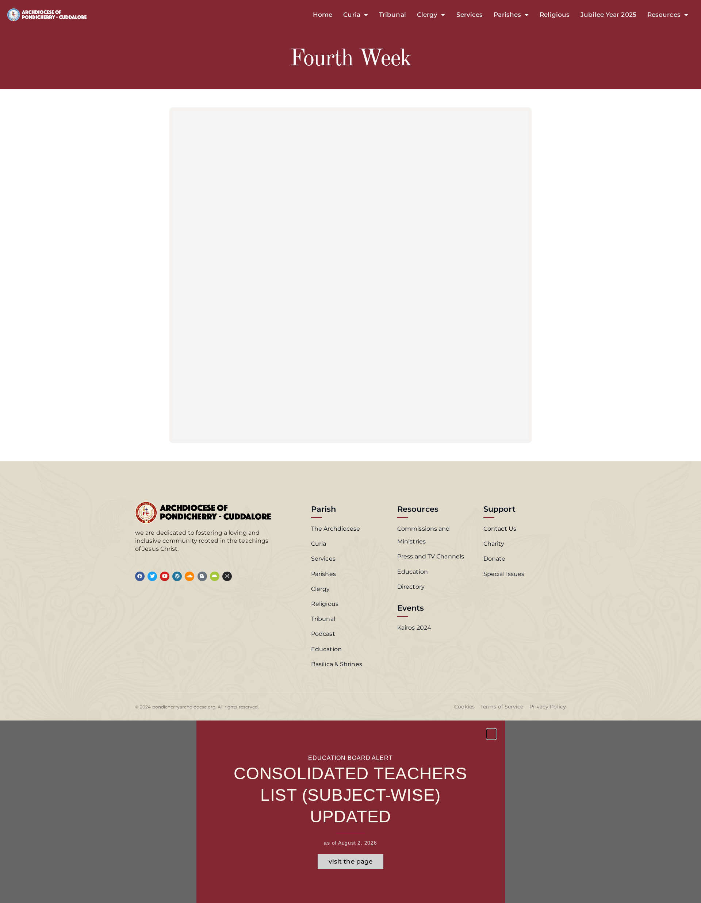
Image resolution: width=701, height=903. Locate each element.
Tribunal (392, 14)
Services (469, 14)
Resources (664, 14)
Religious (555, 14)
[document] (350, 812)
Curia (351, 14)
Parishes (507, 14)
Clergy (427, 14)
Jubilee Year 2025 (608, 14)
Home (322, 14)
